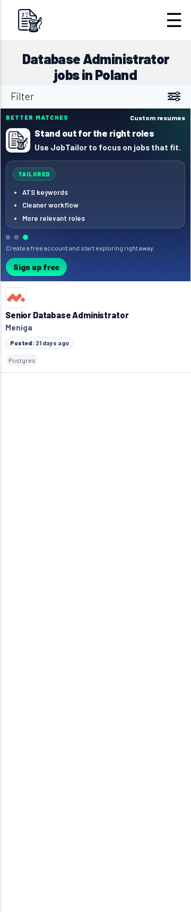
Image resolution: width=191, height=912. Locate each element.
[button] (95, 195)
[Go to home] (29, 20)
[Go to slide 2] (16, 237)
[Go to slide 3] (25, 237)
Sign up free (36, 267)
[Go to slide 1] (8, 237)
